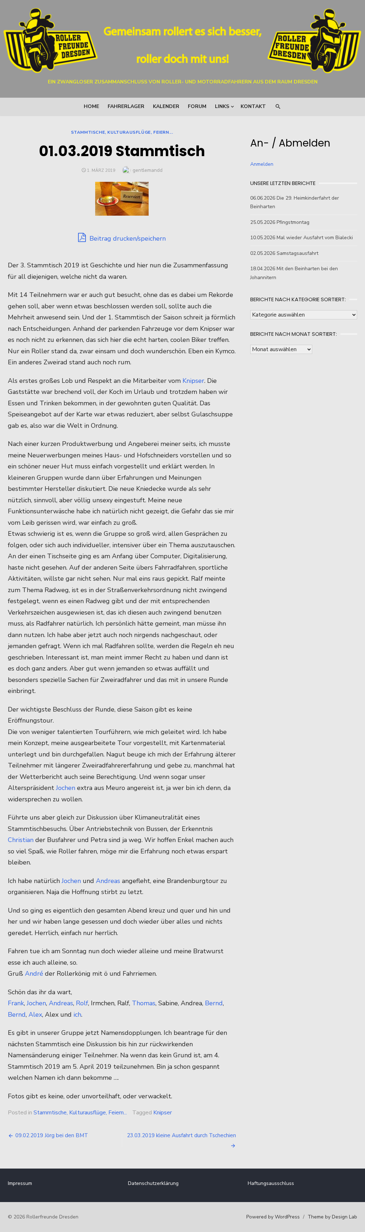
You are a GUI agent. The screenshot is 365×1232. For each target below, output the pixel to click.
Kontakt (253, 106)
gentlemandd (148, 170)
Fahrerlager (126, 106)
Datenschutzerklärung (153, 1183)
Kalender (166, 106)
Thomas (143, 1003)
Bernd (214, 1003)
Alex (35, 1014)
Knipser (193, 380)
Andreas (108, 881)
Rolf (82, 1003)
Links (222, 106)
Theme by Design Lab (332, 1216)
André (34, 973)
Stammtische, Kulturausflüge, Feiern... (122, 132)
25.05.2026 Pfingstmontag (279, 222)
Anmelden (261, 164)
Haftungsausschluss (271, 1183)
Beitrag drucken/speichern (127, 238)
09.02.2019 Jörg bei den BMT (51, 1135)
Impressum (20, 1183)
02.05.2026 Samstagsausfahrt (284, 253)
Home (91, 106)
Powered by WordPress (273, 1216)
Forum (197, 106)
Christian (21, 840)
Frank (16, 1003)
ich (77, 1014)
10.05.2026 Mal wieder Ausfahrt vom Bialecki (301, 237)
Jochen (65, 788)
